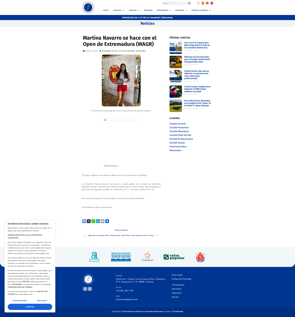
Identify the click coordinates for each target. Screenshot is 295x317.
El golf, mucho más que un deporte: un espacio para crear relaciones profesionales (196, 75)
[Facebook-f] (85, 289)
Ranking (148, 10)
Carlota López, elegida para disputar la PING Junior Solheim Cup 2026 (197, 89)
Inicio (106, 10)
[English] (211, 4)
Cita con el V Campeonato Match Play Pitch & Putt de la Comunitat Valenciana (197, 45)
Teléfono (119, 287)
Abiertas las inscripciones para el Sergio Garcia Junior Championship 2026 (197, 59)
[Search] (189, 3)
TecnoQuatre (177, 311)
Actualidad (106, 51)
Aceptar (30, 307)
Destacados (141, 51)
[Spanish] (202, 4)
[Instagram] (90, 289)
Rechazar (42, 300)
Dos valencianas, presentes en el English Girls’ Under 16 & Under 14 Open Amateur (197, 103)
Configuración (19, 300)
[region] (30, 266)
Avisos (115, 51)
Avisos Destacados (127, 51)
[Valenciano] (207, 4)
